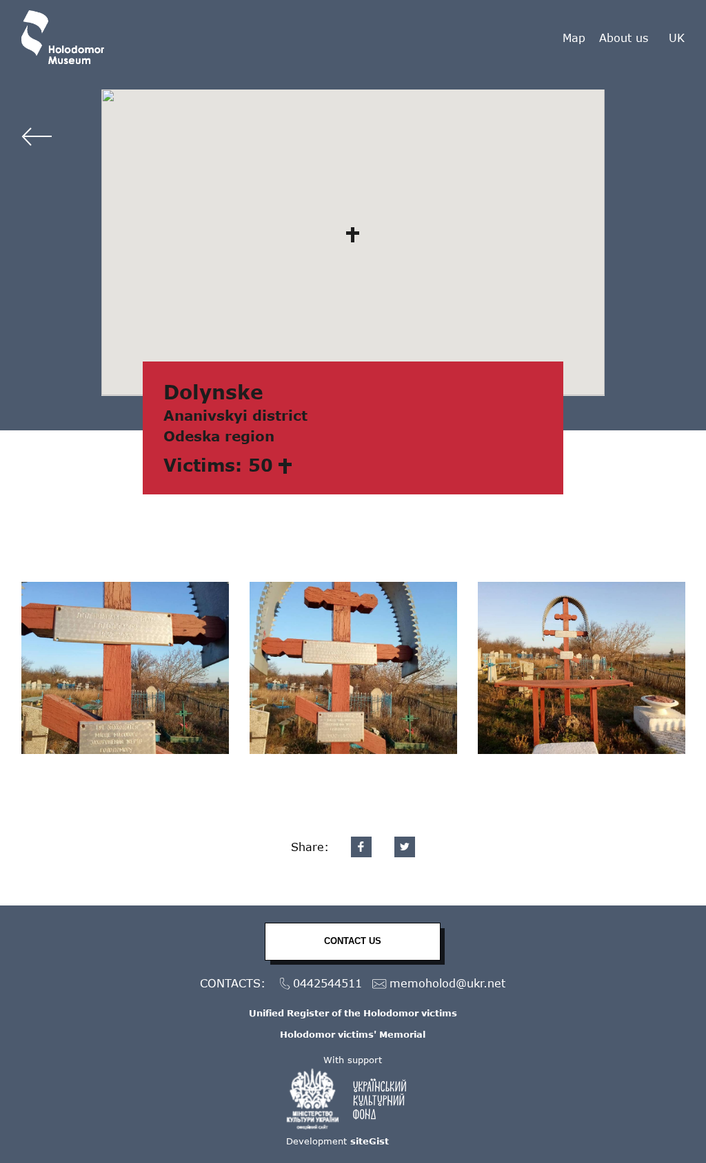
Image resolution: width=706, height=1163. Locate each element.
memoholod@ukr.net (447, 982)
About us (623, 37)
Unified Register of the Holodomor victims (353, 1012)
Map (574, 37)
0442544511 (327, 982)
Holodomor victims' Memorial (352, 1034)
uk (677, 37)
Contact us (352, 941)
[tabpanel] (125, 668)
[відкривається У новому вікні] (353, 1099)
